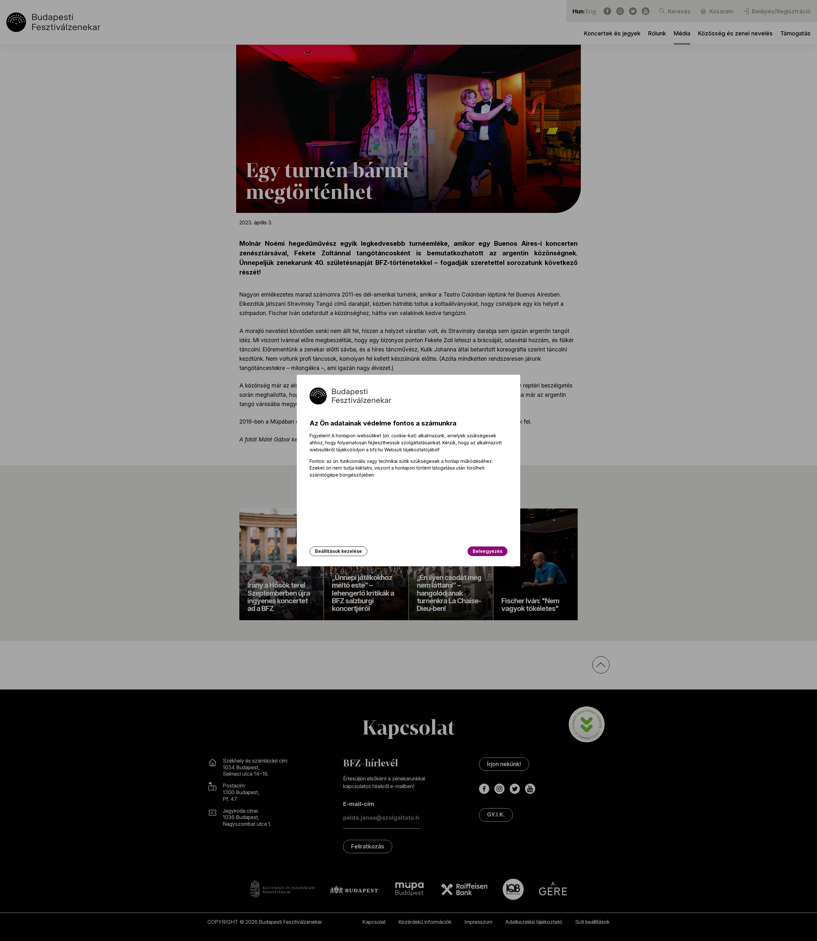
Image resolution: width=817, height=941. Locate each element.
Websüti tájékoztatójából (411, 449)
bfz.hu (376, 449)
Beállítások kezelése (338, 551)
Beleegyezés (487, 551)
